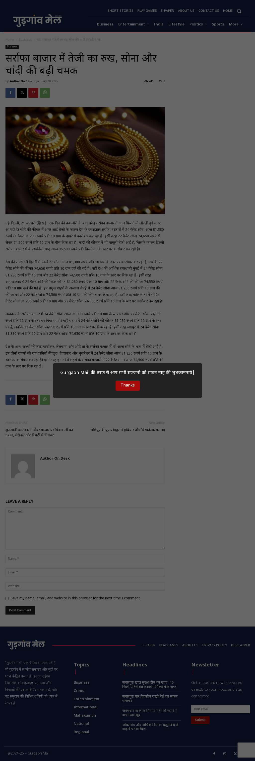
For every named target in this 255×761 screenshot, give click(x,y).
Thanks (128, 385)
